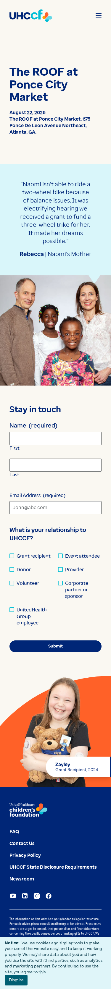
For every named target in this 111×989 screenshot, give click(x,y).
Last (14, 475)
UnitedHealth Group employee (32, 616)
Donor (24, 569)
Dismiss (16, 979)
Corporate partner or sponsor (76, 589)
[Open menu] (99, 16)
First (14, 448)
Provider (74, 569)
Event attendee (82, 556)
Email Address (37, 495)
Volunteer (28, 583)
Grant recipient (34, 556)
